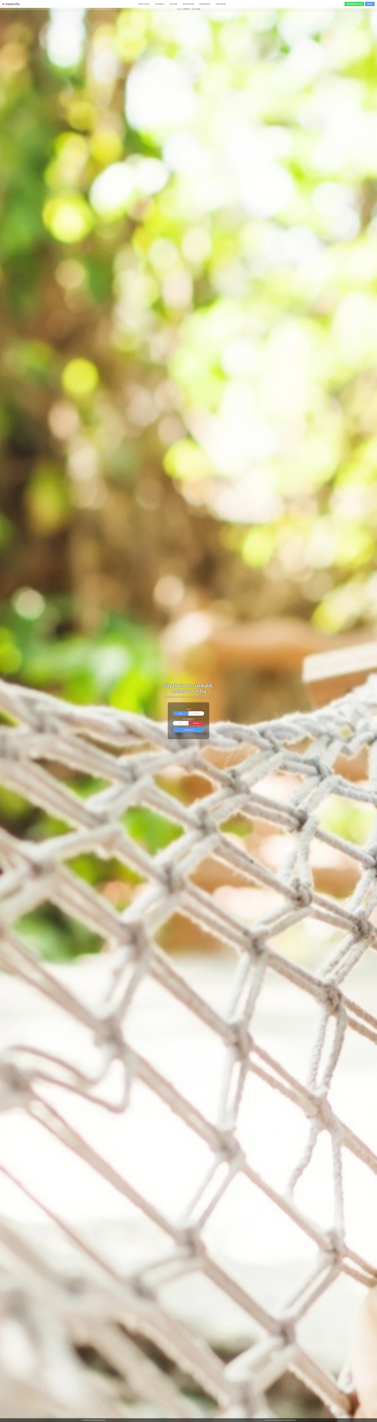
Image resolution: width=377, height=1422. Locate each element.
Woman (196, 713)
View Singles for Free (354, 4)
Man (180, 713)
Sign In (369, 4)
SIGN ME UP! (188, 730)
